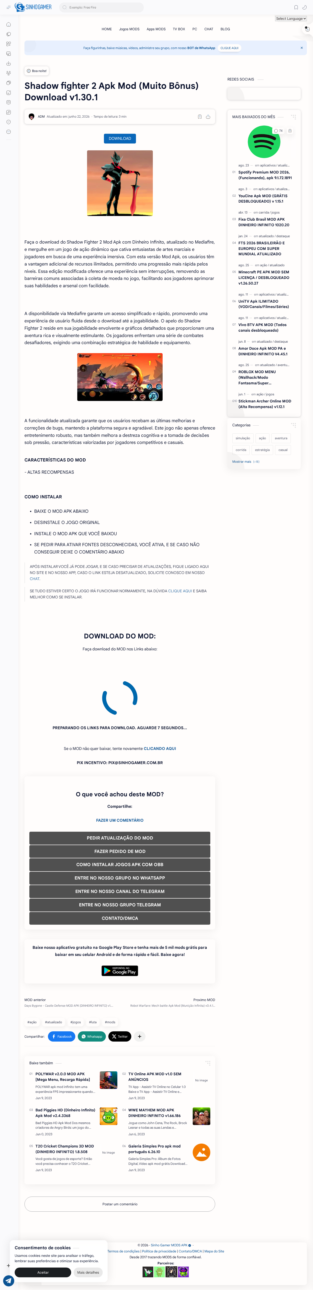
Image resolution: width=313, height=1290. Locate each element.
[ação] (264, 265)
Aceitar (43, 1270)
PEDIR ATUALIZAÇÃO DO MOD (120, 794)
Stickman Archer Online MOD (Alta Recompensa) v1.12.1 (264, 404)
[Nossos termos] (8, 112)
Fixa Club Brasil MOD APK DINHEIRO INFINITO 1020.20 (263, 222)
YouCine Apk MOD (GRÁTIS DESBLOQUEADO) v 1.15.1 (263, 199)
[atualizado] (285, 165)
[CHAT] (208, 29)
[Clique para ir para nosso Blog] (8, 93)
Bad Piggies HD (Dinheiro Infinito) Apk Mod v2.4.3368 (65, 1069)
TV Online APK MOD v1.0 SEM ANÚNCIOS (154, 1032)
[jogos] (275, 212)
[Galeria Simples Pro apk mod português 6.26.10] (201, 1108)
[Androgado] (159, 1227)
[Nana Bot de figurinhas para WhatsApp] (171, 1227)
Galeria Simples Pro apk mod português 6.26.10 (154, 1105)
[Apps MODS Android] (8, 44)
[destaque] (283, 236)
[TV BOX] (179, 29)
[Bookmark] (296, 7)
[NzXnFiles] (183, 1227)
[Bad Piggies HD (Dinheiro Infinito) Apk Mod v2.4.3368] (108, 1072)
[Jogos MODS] (129, 29)
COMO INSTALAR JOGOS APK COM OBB (119, 820)
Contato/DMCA (190, 1207)
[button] (304, 7)
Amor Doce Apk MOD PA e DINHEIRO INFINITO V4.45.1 (262, 351)
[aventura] (284, 365)
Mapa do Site (214, 1207)
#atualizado (53, 978)
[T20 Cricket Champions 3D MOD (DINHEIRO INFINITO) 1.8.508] (108, 1108)
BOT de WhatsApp (201, 48)
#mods (110, 978)
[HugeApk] (148, 1227)
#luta (93, 978)
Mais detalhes (88, 1270)
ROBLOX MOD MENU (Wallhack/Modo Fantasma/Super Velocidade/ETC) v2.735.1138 (264, 377)
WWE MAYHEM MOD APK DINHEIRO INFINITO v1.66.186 (154, 1069)
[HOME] (107, 29)
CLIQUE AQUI (229, 48)
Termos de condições (123, 1207)
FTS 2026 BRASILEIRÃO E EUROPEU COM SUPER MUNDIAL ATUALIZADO (261, 248)
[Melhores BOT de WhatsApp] (8, 102)
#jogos (75, 978)
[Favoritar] (199, 116)
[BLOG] (225, 29)
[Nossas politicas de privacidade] (8, 122)
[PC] (194, 29)
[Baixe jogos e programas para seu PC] (8, 54)
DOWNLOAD (120, 138)
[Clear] (139, 7)
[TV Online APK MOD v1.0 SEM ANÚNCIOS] (201, 1036)
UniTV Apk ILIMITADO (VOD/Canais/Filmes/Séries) (263, 304)
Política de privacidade (159, 1207)
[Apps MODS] (156, 29)
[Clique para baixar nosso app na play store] (8, 63)
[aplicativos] (268, 165)
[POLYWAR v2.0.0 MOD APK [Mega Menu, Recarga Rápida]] (108, 1036)
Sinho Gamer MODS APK (169, 1201)
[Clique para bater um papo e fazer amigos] (8, 83)
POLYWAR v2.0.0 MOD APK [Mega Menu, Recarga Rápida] (62, 1032)
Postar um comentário (119, 1160)
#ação (32, 978)
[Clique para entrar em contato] (8, 132)
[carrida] (265, 212)
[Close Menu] (301, 48)
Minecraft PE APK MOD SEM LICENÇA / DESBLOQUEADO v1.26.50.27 (263, 278)
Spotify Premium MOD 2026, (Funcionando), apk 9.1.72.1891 (265, 175)
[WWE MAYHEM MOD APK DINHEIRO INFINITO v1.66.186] (201, 1072)
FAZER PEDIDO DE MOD (119, 807)
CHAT (34, 578)
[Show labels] (246, 461)
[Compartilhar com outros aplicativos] (139, 992)
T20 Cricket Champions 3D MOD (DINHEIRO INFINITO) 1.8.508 (64, 1105)
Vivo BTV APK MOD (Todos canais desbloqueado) (262, 327)
